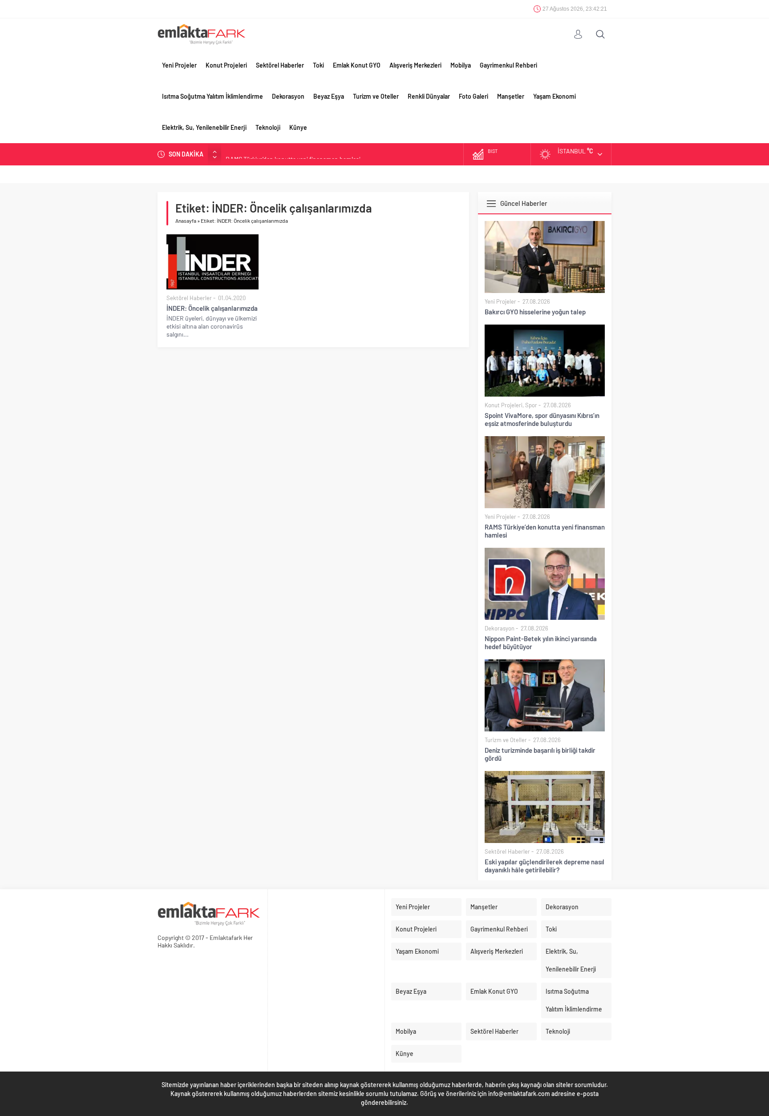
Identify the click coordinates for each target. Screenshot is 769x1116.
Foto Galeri (473, 96)
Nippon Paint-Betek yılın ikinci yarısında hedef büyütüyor (541, 642)
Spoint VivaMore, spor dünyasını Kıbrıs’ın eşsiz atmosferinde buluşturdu (542, 419)
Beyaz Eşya (328, 96)
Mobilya (460, 65)
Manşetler (510, 96)
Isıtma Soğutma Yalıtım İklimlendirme (212, 96)
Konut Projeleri (226, 65)
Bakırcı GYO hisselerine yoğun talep (535, 312)
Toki (318, 65)
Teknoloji (267, 127)
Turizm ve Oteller (376, 96)
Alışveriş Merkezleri (415, 65)
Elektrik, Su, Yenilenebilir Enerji (204, 127)
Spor (531, 405)
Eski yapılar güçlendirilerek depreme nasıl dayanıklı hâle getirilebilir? (544, 866)
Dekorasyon (288, 96)
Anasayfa (185, 220)
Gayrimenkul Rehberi (508, 65)
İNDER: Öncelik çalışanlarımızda (212, 308)
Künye (298, 127)
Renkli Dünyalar (429, 96)
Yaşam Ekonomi (554, 96)
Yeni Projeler (179, 65)
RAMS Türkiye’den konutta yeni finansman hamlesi (293, 154)
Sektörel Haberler (280, 65)
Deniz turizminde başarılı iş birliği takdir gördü (540, 754)
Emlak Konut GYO (356, 65)
